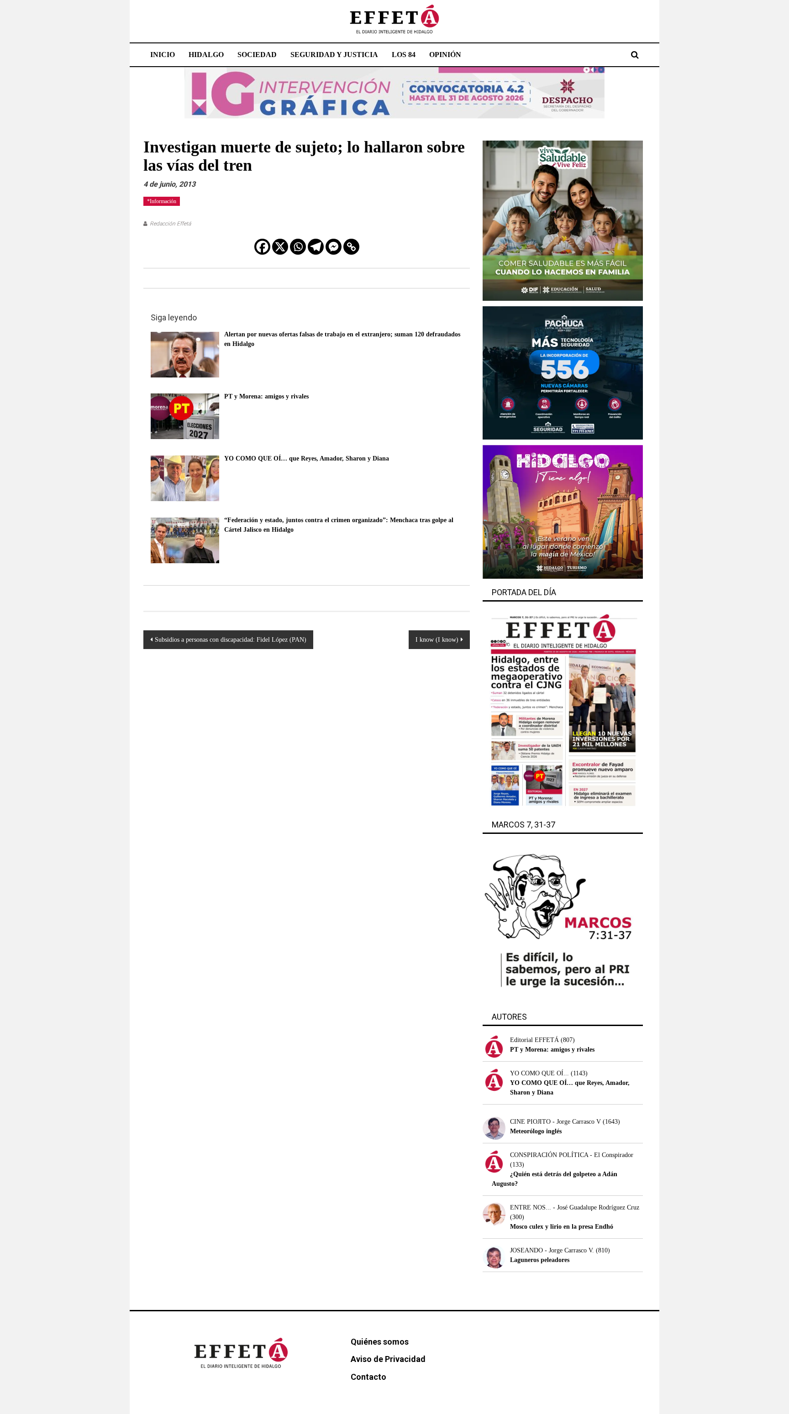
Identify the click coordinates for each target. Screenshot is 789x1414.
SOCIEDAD (257, 54)
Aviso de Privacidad (388, 1359)
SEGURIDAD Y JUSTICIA (334, 54)
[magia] (563, 511)
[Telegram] (316, 247)
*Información (161, 201)
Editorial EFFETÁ (534, 1040)
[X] (280, 247)
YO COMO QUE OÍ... (539, 1073)
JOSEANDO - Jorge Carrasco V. (552, 1250)
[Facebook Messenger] (334, 247)
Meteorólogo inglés (536, 1131)
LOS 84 (404, 54)
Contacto (368, 1377)
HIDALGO (206, 54)
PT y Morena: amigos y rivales (552, 1049)
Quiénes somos (380, 1341)
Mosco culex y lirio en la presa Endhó (561, 1226)
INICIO (162, 54)
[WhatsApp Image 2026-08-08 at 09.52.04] (394, 92)
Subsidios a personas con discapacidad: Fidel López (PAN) (230, 639)
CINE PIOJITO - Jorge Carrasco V (555, 1121)
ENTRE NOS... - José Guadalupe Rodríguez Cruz (574, 1207)
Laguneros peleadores (539, 1260)
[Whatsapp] (298, 247)
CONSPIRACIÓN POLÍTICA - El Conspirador (571, 1155)
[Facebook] (262, 247)
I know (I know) (437, 639)
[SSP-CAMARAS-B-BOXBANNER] (563, 372)
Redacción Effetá (170, 223)
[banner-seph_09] (563, 220)
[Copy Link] (351, 247)
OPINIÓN (445, 54)
